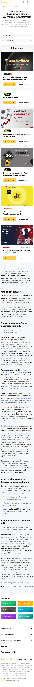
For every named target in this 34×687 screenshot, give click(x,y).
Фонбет (7, 503)
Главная (3, 6)
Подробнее (23, 84)
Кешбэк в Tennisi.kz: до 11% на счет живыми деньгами (17, 204)
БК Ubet (5, 356)
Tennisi (5, 497)
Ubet (5, 509)
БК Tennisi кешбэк (10, 426)
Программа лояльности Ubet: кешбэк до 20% (17, 166)
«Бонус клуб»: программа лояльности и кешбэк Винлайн (17, 70)
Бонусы (10, 6)
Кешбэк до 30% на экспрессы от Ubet (17, 127)
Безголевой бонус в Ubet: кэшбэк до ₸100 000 (17, 98)
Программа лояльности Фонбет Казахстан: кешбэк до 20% (17, 243)
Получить (10, 84)
